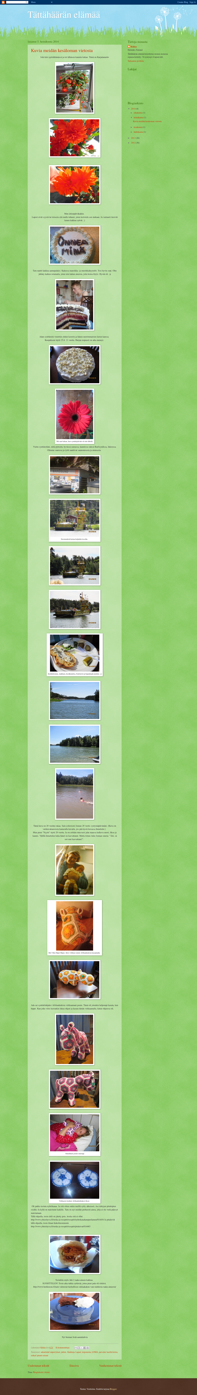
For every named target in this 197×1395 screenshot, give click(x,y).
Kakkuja (71, 1352)
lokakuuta (138, 112)
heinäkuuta (139, 117)
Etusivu (74, 1365)
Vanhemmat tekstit (110, 1365)
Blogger (113, 1388)
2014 (133, 108)
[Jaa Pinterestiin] (87, 1347)
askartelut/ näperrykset (50, 1352)
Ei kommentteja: (63, 1347)
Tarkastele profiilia (136, 60)
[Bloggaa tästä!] (78, 1347)
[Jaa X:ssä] (81, 1347)
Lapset (78, 1352)
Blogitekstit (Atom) (41, 1372)
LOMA (95, 1352)
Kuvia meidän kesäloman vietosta (62, 50)
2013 (133, 137)
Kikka (134, 46)
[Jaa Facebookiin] (84, 1347)
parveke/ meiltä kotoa (108, 1352)
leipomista (86, 1352)
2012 (133, 142)
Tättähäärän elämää (64, 14)
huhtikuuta (138, 131)
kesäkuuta (138, 127)
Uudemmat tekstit (38, 1365)
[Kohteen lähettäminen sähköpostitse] (75, 1347)
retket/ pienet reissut (39, 1355)
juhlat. (63, 1352)
